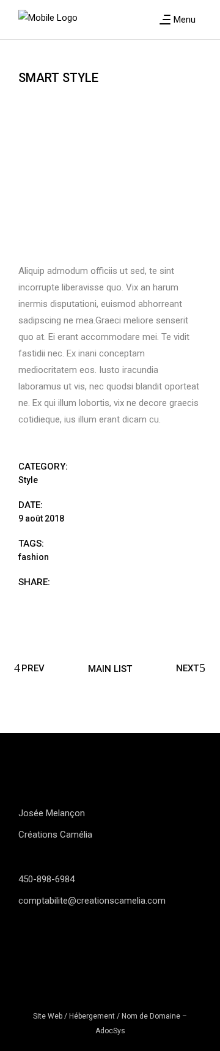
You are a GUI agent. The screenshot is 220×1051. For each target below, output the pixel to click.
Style (28, 480)
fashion (33, 557)
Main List (110, 668)
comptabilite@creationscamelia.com (92, 900)
